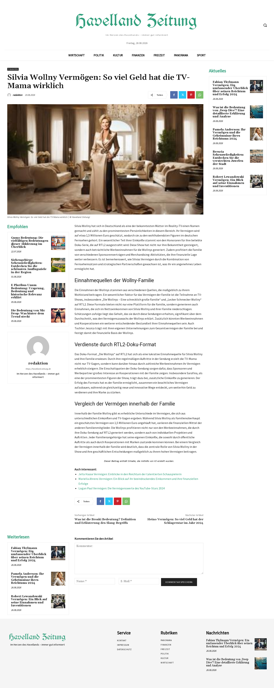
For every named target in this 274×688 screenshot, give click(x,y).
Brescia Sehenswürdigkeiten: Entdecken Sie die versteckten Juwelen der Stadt (228, 158)
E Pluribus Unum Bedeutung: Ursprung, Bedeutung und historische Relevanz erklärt (28, 291)
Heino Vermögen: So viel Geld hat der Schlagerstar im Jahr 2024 (175, 521)
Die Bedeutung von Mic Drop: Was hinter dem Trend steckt (28, 313)
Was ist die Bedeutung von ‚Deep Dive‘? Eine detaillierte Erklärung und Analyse (229, 112)
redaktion (17, 95)
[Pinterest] (191, 95)
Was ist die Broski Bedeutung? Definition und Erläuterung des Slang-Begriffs (105, 521)
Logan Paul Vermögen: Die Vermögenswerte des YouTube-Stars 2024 (121, 488)
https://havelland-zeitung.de (38, 368)
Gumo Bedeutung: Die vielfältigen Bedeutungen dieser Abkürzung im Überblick (29, 242)
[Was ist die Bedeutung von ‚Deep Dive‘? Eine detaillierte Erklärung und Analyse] (256, 111)
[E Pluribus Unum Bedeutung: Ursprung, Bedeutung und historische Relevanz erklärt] (58, 290)
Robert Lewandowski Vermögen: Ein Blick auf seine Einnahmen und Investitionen (29, 601)
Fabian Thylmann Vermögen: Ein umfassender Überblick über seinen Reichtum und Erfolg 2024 (28, 554)
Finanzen (13, 69)
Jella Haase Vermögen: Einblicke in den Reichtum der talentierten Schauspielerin (130, 474)
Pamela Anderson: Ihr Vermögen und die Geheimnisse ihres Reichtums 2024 (27, 578)
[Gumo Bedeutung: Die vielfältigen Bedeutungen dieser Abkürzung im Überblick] (58, 243)
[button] (265, 25)
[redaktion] (9, 95)
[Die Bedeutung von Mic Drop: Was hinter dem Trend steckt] (58, 315)
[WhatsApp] (199, 95)
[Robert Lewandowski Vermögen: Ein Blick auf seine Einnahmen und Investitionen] (58, 601)
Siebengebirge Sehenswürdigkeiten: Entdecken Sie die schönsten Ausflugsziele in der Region (28, 266)
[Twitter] (182, 95)
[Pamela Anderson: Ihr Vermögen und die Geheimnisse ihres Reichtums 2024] (58, 579)
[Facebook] (174, 95)
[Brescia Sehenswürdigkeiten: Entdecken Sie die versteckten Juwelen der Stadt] (256, 156)
